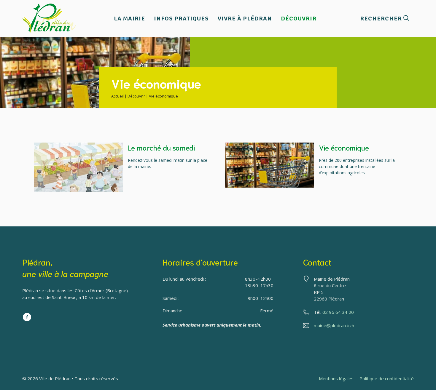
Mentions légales (336, 378)
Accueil (117, 96)
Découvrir (298, 18)
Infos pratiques (181, 18)
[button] (385, 18)
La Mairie (129, 18)
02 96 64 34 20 (338, 312)
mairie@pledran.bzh (334, 325)
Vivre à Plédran (245, 18)
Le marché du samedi (161, 147)
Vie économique (344, 147)
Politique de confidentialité (386, 378)
